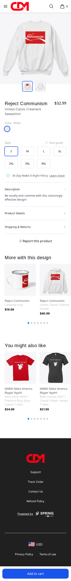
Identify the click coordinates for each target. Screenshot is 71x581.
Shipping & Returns (18, 227)
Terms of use (47, 554)
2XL (11, 163)
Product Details (15, 213)
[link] (20, 279)
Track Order (35, 481)
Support (35, 472)
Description (12, 189)
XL (59, 151)
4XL (43, 163)
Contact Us (35, 491)
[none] (54, 143)
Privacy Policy (24, 554)
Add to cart (35, 573)
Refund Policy (35, 501)
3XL (27, 163)
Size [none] (8, 143)
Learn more (57, 175)
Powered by (25, 513)
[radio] (11, 151)
